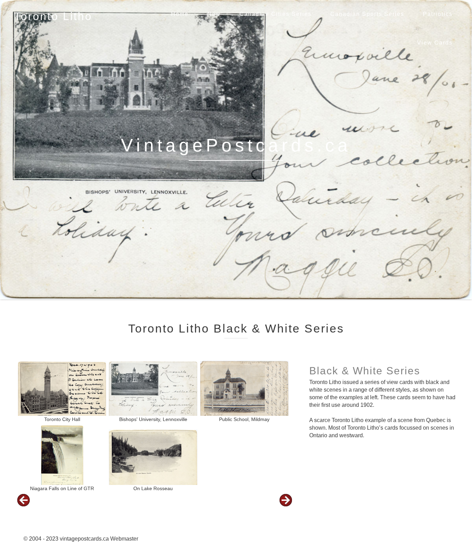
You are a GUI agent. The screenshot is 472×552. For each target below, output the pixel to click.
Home (180, 14)
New (214, 14)
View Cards (435, 43)
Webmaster (124, 539)
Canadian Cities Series (275, 14)
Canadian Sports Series (367, 14)
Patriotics (438, 14)
